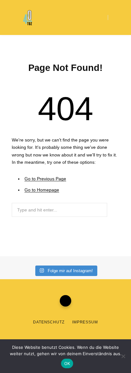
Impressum (85, 322)
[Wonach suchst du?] (113, 17)
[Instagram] (65, 301)
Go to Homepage (41, 189)
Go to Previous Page (45, 178)
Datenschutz (49, 322)
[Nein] (123, 356)
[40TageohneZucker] (28, 18)
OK (67, 363)
